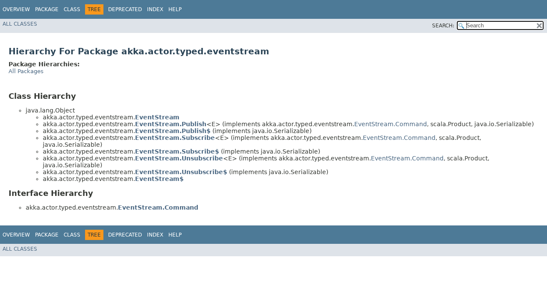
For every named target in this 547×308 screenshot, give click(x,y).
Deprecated (125, 9)
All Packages (26, 71)
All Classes (20, 24)
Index (155, 9)
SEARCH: (443, 26)
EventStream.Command (390, 124)
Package (47, 9)
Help (175, 9)
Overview (16, 9)
